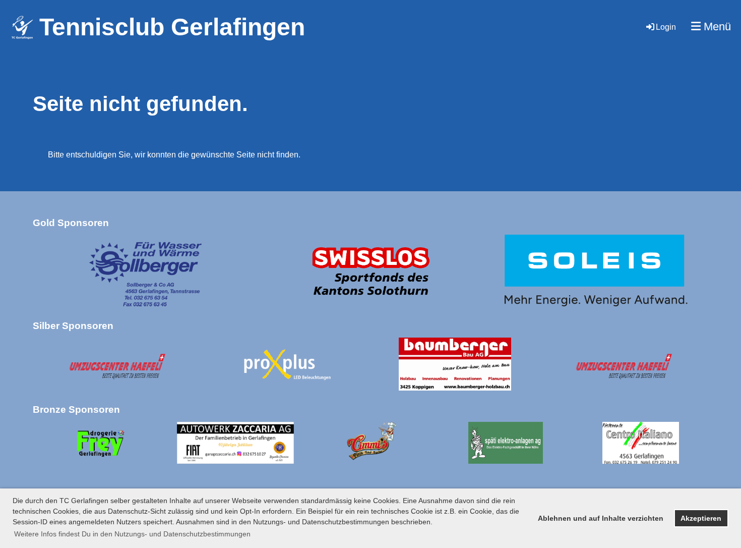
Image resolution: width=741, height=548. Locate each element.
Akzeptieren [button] (701, 518)
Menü (716, 26)
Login (666, 27)
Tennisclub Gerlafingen (172, 27)
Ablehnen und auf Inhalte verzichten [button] (600, 518)
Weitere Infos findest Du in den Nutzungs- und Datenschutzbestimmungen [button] (132, 534)
